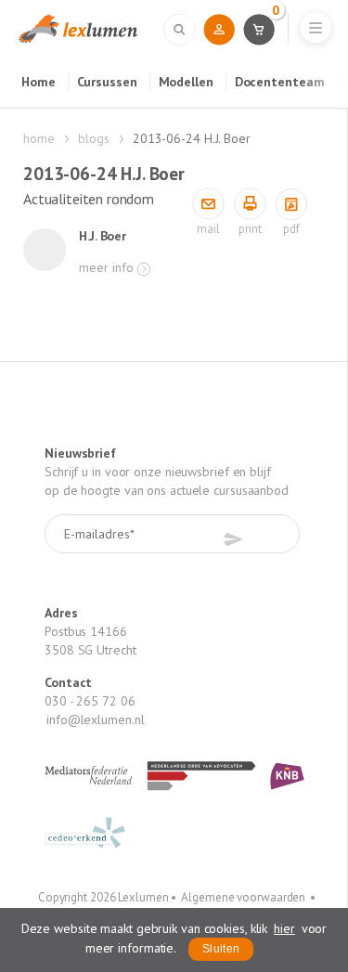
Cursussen (107, 81)
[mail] (208, 204)
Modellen (186, 81)
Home (38, 81)
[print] (250, 204)
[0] (258, 28)
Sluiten (220, 948)
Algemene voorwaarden (243, 897)
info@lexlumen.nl (95, 719)
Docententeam (280, 81)
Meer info (106, 267)
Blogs (94, 138)
